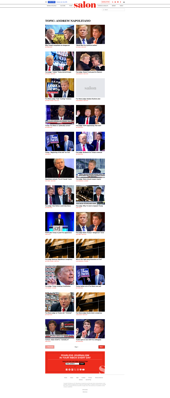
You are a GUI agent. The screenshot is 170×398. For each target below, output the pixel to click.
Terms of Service (99, 377)
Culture (62, 5)
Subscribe (51, 2)
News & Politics (51, 5)
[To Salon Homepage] (85, 4)
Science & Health (103, 5)
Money (114, 5)
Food (70, 5)
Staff (77, 377)
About (71, 377)
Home (65, 377)
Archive (81, 379)
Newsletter (105, 2)
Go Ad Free (88, 379)
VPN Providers (85, 389)
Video (121, 5)
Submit (82, 363)
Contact (83, 377)
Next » (102, 347)
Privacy (90, 377)
